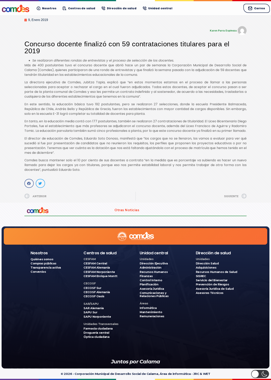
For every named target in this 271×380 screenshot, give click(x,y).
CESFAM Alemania (97, 267)
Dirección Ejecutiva (154, 263)
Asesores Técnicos (209, 292)
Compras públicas (43, 263)
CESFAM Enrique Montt (100, 276)
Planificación (149, 284)
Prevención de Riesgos (212, 284)
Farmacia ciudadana (98, 328)
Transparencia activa (46, 267)
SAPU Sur (90, 312)
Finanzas (146, 276)
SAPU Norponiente (97, 316)
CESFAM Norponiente (99, 272)
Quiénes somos (42, 259)
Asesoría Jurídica (152, 288)
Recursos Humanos (154, 272)
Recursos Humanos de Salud (216, 272)
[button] (29, 183)
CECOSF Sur (92, 288)
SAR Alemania (94, 308)
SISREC (201, 276)
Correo (259, 8)
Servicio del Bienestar (212, 280)
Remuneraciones (152, 316)
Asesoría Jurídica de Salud (215, 288)
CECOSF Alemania (97, 292)
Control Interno (151, 280)
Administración (150, 267)
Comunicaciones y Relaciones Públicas (154, 294)
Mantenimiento (151, 312)
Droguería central (96, 332)
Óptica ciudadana (96, 336)
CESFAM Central (95, 263)
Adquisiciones (206, 267)
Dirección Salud (207, 263)
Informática (148, 308)
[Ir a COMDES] (15, 8)
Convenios (38, 271)
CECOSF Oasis (94, 296)
